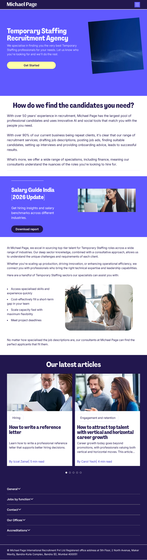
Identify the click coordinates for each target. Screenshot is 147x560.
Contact (12, 509)
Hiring (16, 418)
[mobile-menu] (137, 4)
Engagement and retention (97, 418)
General (12, 489)
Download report (27, 229)
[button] (66, 473)
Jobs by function (18, 499)
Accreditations (17, 530)
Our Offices (14, 520)
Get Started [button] (31, 65)
